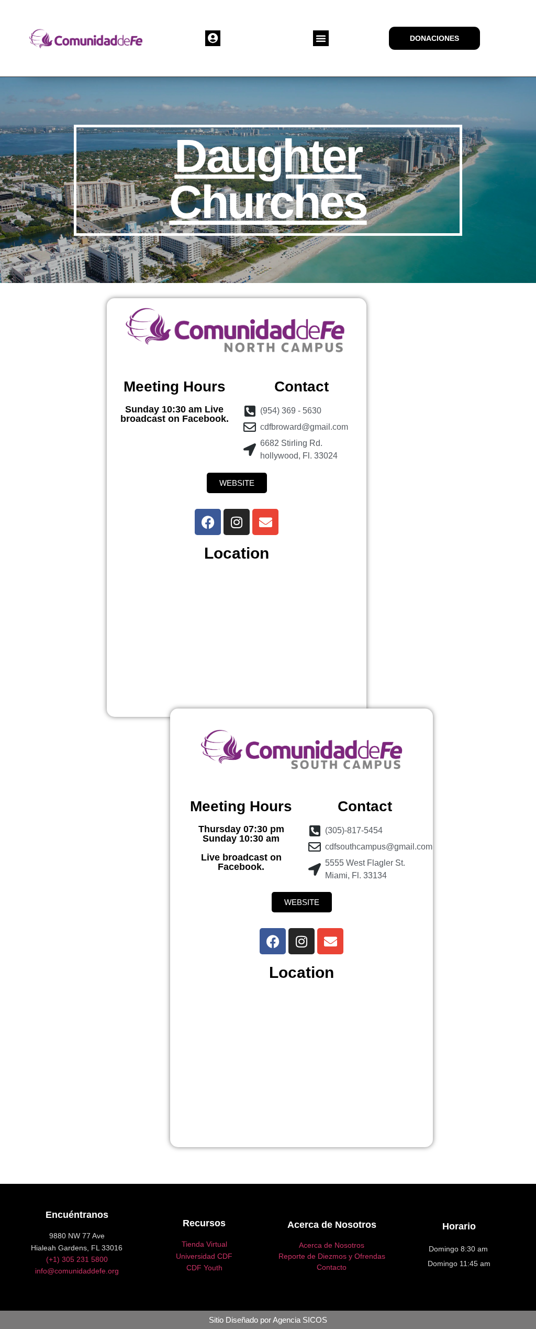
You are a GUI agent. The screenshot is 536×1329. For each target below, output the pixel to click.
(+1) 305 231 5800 (77, 1259)
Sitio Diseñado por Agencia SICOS (268, 1319)
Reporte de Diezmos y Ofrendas (331, 1256)
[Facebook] (208, 522)
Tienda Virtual (204, 1244)
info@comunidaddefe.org (77, 1271)
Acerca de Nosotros (331, 1245)
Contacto (332, 1267)
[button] (212, 38)
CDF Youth (204, 1267)
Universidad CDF (204, 1256)
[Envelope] (265, 522)
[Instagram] (237, 522)
